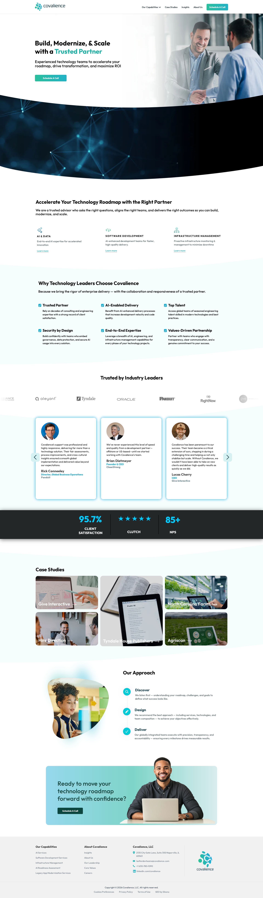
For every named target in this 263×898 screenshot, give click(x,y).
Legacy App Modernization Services (53, 873)
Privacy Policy (126, 891)
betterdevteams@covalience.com (152, 861)
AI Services (41, 852)
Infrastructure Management (49, 862)
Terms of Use (144, 891)
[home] (50, 7)
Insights (185, 7)
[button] (35, 457)
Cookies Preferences (104, 891)
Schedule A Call (51, 78)
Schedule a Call (217, 7)
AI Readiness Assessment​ (48, 867)
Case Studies (171, 7)
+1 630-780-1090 (144, 866)
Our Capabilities (150, 7)
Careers (88, 873)
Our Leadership (92, 862)
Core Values (90, 867)
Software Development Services (51, 857)
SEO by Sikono (162, 891)
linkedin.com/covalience (148, 871)
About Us (198, 7)
